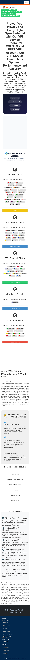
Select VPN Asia (15, 210)
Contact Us (5, 628)
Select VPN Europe (15, 246)
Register (5, 653)
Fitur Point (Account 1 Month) (11, 15)
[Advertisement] (15, 133)
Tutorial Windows (7, 634)
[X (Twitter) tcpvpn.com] (5, 641)
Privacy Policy (6, 631)
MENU (26, 2)
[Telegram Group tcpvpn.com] (4, 641)
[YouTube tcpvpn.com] (7, 641)
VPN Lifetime (6, 625)
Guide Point (6, 647)
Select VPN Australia (15, 308)
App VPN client (6, 620)
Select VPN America (15, 282)
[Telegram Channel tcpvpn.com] (3, 641)
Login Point (6, 650)
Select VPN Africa (15, 342)
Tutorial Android (6, 636)
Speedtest (5, 622)
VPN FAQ (4, 638)
